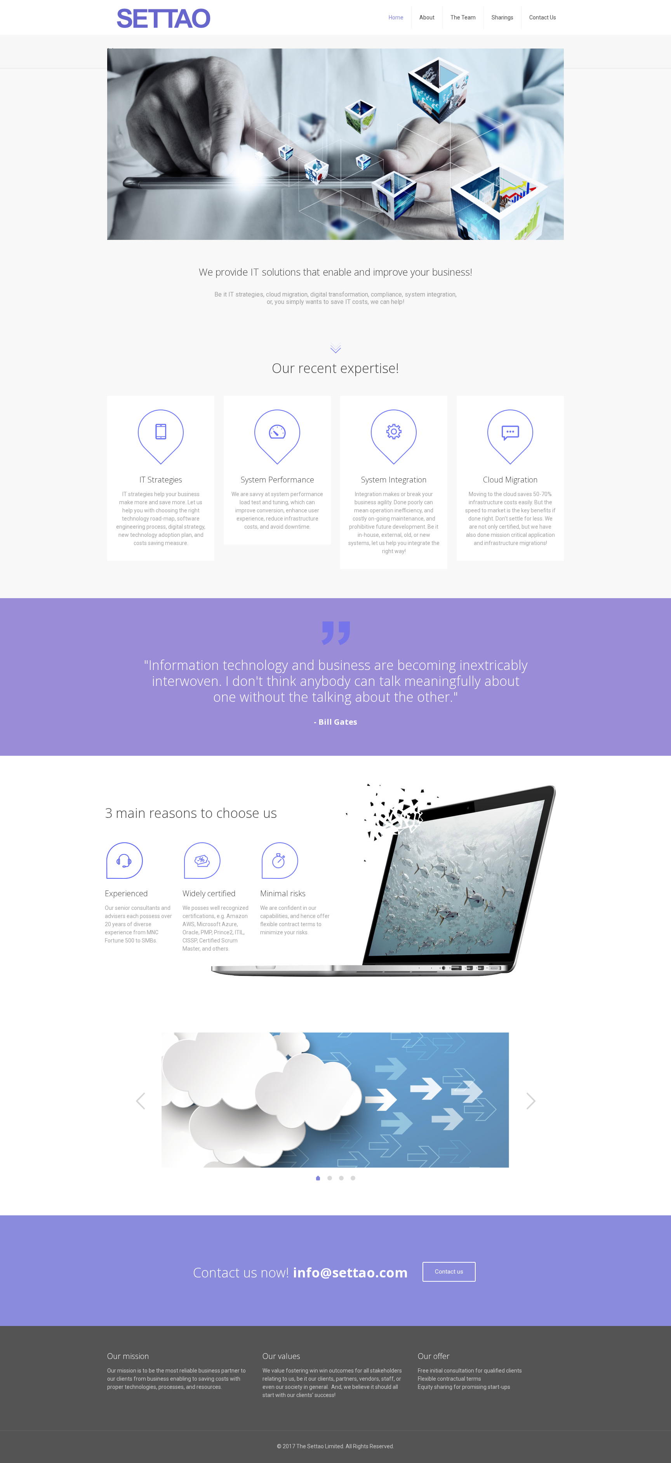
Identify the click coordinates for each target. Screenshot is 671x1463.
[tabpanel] (335, 1100)
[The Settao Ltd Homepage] (163, 17)
